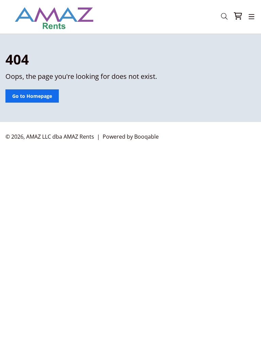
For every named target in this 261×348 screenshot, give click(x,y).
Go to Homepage (32, 96)
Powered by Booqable (131, 136)
